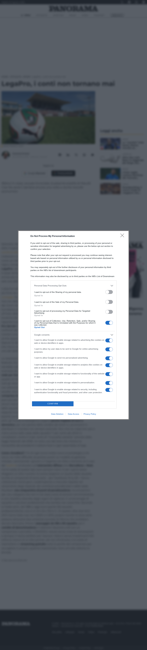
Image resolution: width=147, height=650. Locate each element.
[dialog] (73, 325)
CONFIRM (53, 404)
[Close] (123, 236)
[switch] (109, 292)
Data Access (73, 414)
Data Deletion (57, 414)
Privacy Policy (90, 414)
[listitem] (73, 285)
